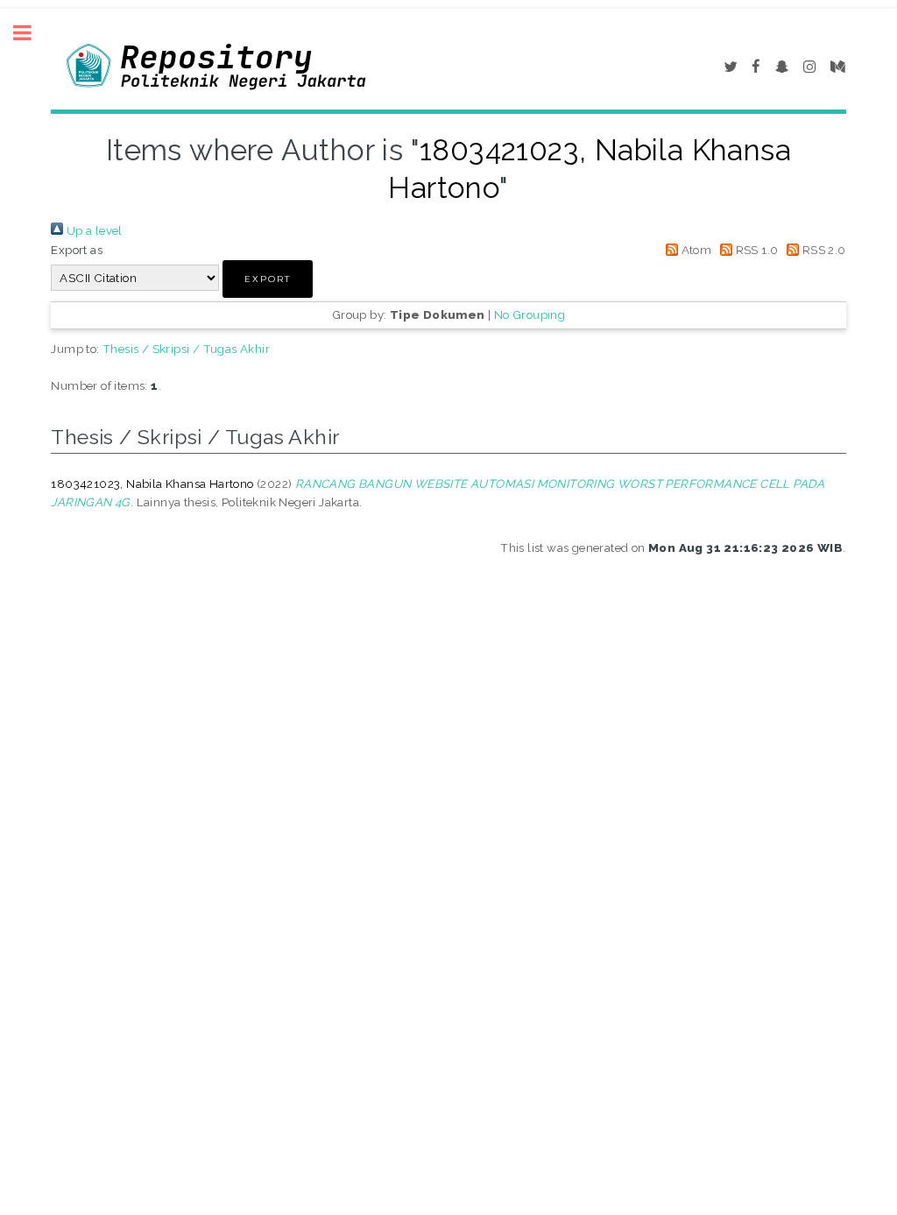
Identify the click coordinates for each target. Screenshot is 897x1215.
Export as (76, 250)
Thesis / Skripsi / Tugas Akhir (186, 349)
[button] (267, 279)
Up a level (92, 230)
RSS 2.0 (822, 250)
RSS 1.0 (755, 250)
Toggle (31, 33)
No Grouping (529, 314)
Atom (694, 250)
